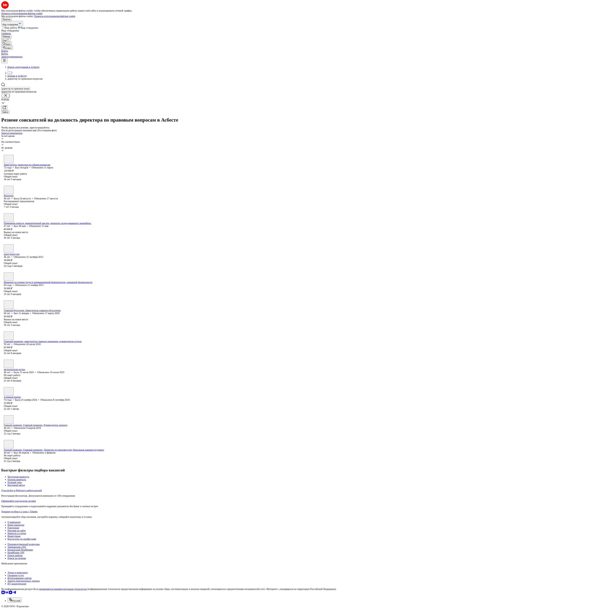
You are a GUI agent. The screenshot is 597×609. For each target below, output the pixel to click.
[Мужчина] (9, 159)
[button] (4, 51)
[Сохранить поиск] (4, 108)
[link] (6, 44)
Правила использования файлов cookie (54, 16)
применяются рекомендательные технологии (63, 589)
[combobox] (15, 88)
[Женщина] (9, 190)
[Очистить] (5, 95)
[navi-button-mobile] (4, 60)
